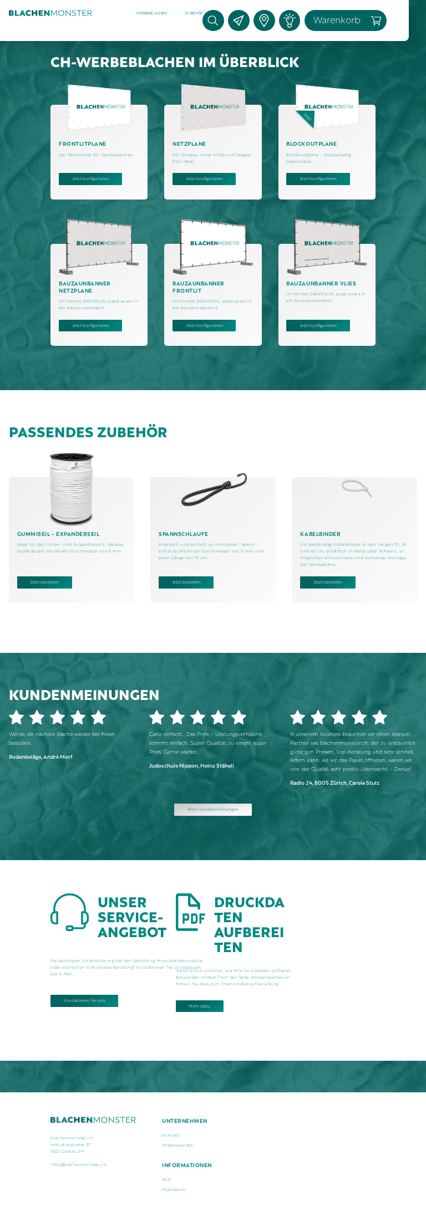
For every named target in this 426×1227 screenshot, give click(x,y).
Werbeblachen (152, 12)
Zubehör (193, 12)
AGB (166, 1178)
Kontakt (171, 1134)
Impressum (174, 1188)
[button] (152, 13)
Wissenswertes (177, 1144)
